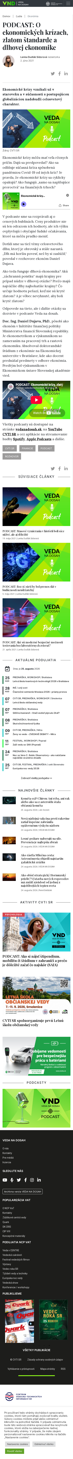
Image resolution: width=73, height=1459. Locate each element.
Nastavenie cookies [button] (17, 1444)
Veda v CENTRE (11, 1250)
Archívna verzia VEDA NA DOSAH (22, 1191)
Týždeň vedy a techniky (15, 1273)
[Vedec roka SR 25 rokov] (19, 1320)
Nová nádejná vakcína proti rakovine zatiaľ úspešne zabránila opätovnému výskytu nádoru (45, 822)
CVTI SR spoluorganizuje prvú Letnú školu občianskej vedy (33, 1022)
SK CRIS (7, 1226)
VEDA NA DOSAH (47, 830)
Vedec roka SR (10, 1269)
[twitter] (53, 73)
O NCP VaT (8, 1208)
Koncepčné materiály (14, 1236)
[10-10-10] (53, 1320)
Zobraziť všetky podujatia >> (36, 778)
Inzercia (7, 1162)
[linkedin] (66, 73)
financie (27, 448)
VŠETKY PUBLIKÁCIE (36, 1350)
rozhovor (12, 456)
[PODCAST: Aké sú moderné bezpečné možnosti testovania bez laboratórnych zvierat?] (36, 618)
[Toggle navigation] (68, 3)
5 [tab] (44, 1345)
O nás (6, 1148)
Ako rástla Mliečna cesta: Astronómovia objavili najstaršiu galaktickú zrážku (42, 858)
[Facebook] (25, 1180)
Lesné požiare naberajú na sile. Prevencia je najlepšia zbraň (41, 840)
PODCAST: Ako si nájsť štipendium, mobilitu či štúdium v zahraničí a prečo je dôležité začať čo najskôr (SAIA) (35, 960)
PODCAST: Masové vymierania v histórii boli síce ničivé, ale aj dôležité (33, 532)
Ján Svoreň (44, 810)
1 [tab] (23, 1345)
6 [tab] (49, 1345)
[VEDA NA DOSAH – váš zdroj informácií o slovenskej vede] (14, 3)
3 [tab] (34, 1345)
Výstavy (7, 1264)
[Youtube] (5, 1180)
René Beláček (45, 890)
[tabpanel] (19, 1320)
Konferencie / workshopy (16, 1287)
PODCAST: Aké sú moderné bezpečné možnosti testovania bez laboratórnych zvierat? (33, 643)
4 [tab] (39, 1345)
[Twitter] (19, 1180)
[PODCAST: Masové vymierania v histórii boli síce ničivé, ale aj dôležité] (36, 507)
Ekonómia (33, 16)
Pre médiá (8, 1157)
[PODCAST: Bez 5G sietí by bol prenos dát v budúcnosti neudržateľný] (36, 563)
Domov (6, 16)
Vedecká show (10, 1282)
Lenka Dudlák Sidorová (33, 56)
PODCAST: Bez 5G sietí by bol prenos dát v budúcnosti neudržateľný (29, 588)
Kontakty (7, 1153)
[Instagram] (32, 1180)
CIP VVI (6, 1231)
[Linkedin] (39, 1180)
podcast (46, 448)
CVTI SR (9, 448)
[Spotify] (12, 1180)
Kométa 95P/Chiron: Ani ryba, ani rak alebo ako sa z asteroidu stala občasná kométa (45, 801)
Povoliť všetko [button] (14, 1451)
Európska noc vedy (13, 1278)
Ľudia (19, 16)
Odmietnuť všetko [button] (43, 1444)
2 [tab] (29, 1345)
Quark (6, 1222)
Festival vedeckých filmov (16, 1259)
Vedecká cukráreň (12, 1255)
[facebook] (59, 73)
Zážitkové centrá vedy (14, 1217)
